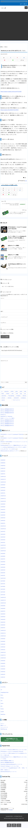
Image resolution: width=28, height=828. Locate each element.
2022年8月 (3, 556)
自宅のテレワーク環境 (13, 254)
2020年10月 (3, 602)
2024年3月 (3, 517)
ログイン (2, 723)
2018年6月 (3, 668)
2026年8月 (3, 460)
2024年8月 (3, 506)
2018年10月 (3, 657)
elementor (6, 391)
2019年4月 (3, 644)
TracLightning (11, 395)
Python (2, 708)
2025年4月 (3, 490)
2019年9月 (3, 638)
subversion (3, 395)
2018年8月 (3, 663)
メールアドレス (4, 317)
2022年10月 (3, 550)
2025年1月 (3, 493)
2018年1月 (3, 677)
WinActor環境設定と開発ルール (7, 760)
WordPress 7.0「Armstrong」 (7, 416)
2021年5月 (3, 589)
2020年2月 (3, 624)
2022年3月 (3, 570)
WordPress (3, 714)
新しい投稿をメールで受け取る (7, 333)
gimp (16, 391)
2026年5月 (3, 465)
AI (1, 391)
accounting (3, 686)
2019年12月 (3, 630)
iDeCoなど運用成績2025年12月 (7, 423)
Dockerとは (3, 414)
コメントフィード (4, 727)
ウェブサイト (3, 322)
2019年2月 (3, 649)
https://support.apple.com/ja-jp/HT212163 (11, 91)
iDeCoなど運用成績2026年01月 (7, 421)
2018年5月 (3, 671)
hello (25, 391)
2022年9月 (3, 553)
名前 (2, 311)
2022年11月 (3, 548)
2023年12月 (3, 526)
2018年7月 (3, 666)
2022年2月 (3, 572)
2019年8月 (3, 641)
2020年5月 (3, 616)
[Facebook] (10, 58)
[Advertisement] (14, 26)
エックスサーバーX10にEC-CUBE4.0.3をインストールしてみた (14, 749)
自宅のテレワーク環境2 (13, 245)
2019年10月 (3, 635)
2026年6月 (3, 462)
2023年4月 (3, 534)
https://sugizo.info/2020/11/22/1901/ (10, 109)
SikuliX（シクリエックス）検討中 (7, 418)
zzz (26, 180)
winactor (3, 397)
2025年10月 (3, 482)
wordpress (23, 397)
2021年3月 (3, 594)
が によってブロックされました (12, 739)
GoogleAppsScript (4, 692)
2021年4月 (3, 591)
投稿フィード (3, 725)
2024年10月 (3, 501)
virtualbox (18, 395)
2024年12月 (3, 495)
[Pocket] (5, 60)
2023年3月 (3, 537)
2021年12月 (3, 578)
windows (9, 397)
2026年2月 (3, 471)
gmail (21, 391)
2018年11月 (3, 655)
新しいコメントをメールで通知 (7, 329)
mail (17, 393)
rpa (25, 393)
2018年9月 (3, 660)
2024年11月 (3, 498)
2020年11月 (3, 600)
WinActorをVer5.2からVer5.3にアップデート (10, 450)
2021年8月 (3, 581)
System (2, 711)
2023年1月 (3, 542)
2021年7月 (3, 583)
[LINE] (13, 60)
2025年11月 (3, 479)
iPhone (7, 393)
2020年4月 (3, 619)
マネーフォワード (16, 400)
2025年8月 (3, 484)
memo (2, 703)
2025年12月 (3, 476)
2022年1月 (3, 575)
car (1, 689)
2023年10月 (3, 528)
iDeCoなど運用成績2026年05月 (7, 412)
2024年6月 (3, 512)
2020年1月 (3, 627)
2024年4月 (3, 515)
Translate (11, 809)
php (21, 393)
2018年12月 (3, 652)
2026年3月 (3, 468)
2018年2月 (3, 674)
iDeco (2, 393)
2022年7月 (3, 559)
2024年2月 (3, 520)
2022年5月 (3, 564)
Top (2, 46)
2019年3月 (3, 646)
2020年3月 (3, 622)
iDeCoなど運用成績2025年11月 (7, 425)
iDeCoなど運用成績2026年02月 (7, 420)
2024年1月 (3, 523)
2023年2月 (3, 539)
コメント (2, 298)
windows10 (16, 397)
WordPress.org (4, 729)
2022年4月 (3, 567)
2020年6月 (3, 613)
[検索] (26, 1)
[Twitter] (4, 58)
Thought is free (21, 818)
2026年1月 (3, 473)
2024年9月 (3, 504)
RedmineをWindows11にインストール (8, 771)
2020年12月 (3, 597)
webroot (24, 395)
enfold (12, 391)
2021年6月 (3, 586)
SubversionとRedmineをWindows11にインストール (11, 764)
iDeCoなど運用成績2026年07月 (7, 409)
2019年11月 (3, 633)
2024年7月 (3, 509)
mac (6, 46)
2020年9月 (3, 605)
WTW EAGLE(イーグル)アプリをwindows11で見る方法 (12, 434)
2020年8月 (3, 608)
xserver (3, 400)
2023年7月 (3, 531)
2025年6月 (3, 487)
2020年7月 (3, 611)
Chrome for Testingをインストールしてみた (10, 766)
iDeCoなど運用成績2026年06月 (7, 410)
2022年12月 (3, 545)
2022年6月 (3, 561)
